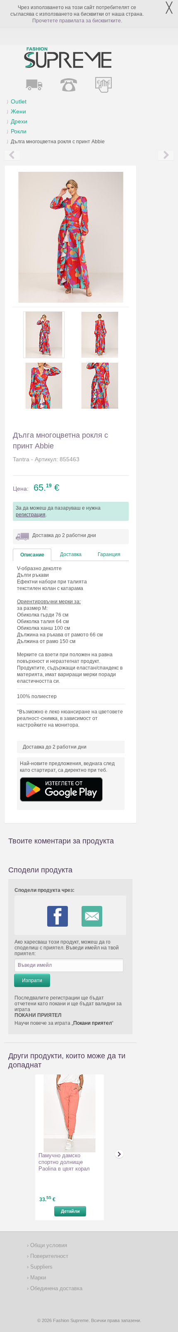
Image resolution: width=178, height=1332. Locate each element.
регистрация (31, 515)
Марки (37, 1277)
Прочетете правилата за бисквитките (76, 21)
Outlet (18, 101)
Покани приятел (92, 1023)
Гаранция (109, 554)
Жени (18, 111)
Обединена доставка (55, 1288)
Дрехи (19, 121)
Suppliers (41, 1267)
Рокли (18, 131)
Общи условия (48, 1245)
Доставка (71, 554)
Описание (32, 555)
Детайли (70, 1211)
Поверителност (48, 1256)
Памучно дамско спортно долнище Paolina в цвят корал (64, 1162)
